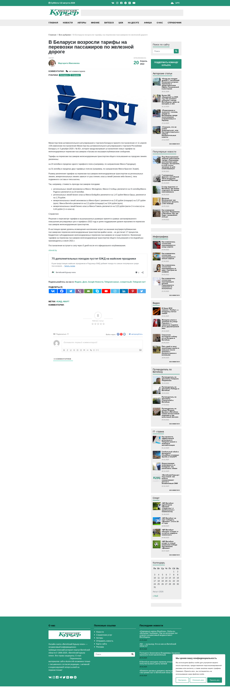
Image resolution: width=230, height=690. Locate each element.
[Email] (88, 291)
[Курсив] (67, 350)
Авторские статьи (162, 73)
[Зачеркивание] (74, 350)
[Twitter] (141, 291)
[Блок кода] (87, 350)
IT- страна (158, 431)
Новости (68, 23)
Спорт (156, 498)
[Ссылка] (91, 350)
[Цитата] (84, 350)
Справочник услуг (104, 635)
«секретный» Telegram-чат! (133, 282)
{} (94, 350)
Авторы (82, 23)
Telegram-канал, (111, 282)
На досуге (133, 23)
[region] (198, 669)
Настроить (182, 680)
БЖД (59, 302)
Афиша (148, 23)
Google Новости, (96, 282)
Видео (156, 303)
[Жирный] (64, 350)
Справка (75, 75)
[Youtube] (106, 291)
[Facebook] (62, 291)
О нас (160, 23)
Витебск (109, 23)
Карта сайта (101, 644)
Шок (121, 23)
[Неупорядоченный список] (81, 350)
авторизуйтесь (137, 334)
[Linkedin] (124, 291)
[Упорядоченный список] (77, 350)
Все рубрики (65, 35)
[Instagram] (115, 291)
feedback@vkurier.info (59, 659)
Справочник (174, 23)
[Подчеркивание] (70, 350)
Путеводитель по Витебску (162, 370)
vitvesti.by (53, 250)
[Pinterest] (133, 291)
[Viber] (79, 291)
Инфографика (160, 236)
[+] (97, 350)
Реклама (100, 647)
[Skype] (97, 291)
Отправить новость (104, 641)
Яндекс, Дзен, (81, 282)
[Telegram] (70, 291)
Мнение (95, 23)
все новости (173, 144)
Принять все (214, 680)
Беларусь (64, 75)
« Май (155, 596)
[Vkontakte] (53, 291)
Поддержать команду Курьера (166, 63)
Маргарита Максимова (69, 63)
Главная (53, 23)
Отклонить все (198, 680)
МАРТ (66, 302)
